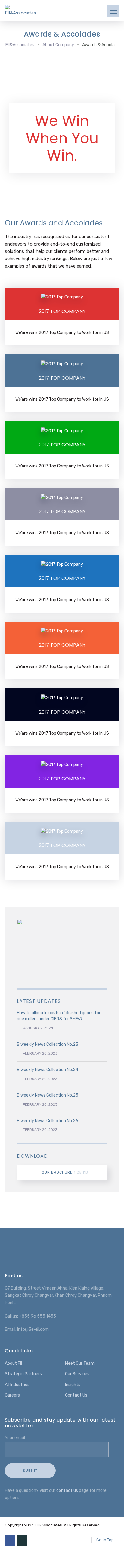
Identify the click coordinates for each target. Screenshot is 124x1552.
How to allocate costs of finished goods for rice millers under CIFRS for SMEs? (59, 1015)
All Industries (17, 1384)
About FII (13, 1363)
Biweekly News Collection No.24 (47, 1069)
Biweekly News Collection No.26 (47, 1120)
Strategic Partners (23, 1373)
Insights (72, 1384)
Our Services (77, 1373)
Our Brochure (65, 1172)
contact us (67, 1490)
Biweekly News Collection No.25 (47, 1095)
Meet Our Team (80, 1363)
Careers (12, 1395)
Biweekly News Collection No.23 (47, 1044)
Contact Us (76, 1395)
